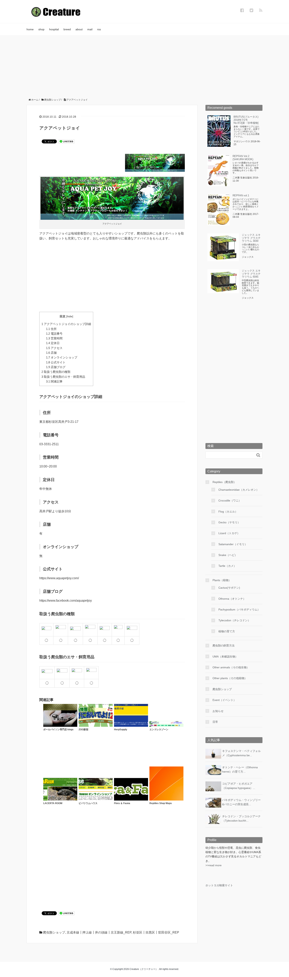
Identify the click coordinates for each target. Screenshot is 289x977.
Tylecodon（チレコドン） (234, 620)
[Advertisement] (144, 65)
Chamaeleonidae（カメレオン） (238, 489)
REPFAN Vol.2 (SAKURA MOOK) (243, 158)
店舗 (51, 352)
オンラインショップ (61, 357)
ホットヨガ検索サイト (219, 885)
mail (89, 29)
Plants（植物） (222, 580)
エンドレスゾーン (158, 729)
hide (69, 316)
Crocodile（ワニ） (229, 500)
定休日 (53, 343)
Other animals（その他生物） (231, 667)
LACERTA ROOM (52, 803)
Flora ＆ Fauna (122, 803)
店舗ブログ (55, 367)
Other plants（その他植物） (230, 678)
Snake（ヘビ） (227, 555)
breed (67, 29)
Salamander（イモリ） (232, 544)
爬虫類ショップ (54, 932)
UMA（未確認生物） (225, 656)
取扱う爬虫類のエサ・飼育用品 (63, 376)
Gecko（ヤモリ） (229, 522)
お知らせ (218, 711)
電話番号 (54, 333)
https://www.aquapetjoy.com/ (59, 578)
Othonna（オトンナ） (232, 598)
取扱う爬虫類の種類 (55, 371)
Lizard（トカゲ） (229, 533)
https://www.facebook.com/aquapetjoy (65, 600)
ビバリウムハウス (88, 803)
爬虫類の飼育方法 (224, 645)
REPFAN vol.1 (241, 195)
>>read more (213, 865)
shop (41, 29)
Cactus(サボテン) (229, 587)
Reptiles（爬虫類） (224, 482)
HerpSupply (120, 729)
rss (99, 29)
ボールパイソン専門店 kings (58, 729)
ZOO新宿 (83, 729)
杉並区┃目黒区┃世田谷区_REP (156, 932)
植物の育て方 (226, 631)
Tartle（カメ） (227, 565)
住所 (51, 329)
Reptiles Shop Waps (160, 803)
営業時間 (54, 338)
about (79, 29)
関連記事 (54, 381)
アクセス (54, 348)
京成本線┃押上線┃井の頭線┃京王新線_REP (99, 932)
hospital (54, 29)
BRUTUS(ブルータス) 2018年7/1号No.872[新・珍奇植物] (246, 119)
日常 (215, 721)
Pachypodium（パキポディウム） (239, 609)
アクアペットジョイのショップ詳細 (66, 324)
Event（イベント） (224, 700)
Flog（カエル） (228, 511)
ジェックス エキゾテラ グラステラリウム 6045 (251, 273)
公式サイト (55, 362)
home (30, 29)
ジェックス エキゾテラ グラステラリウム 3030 (251, 237)
